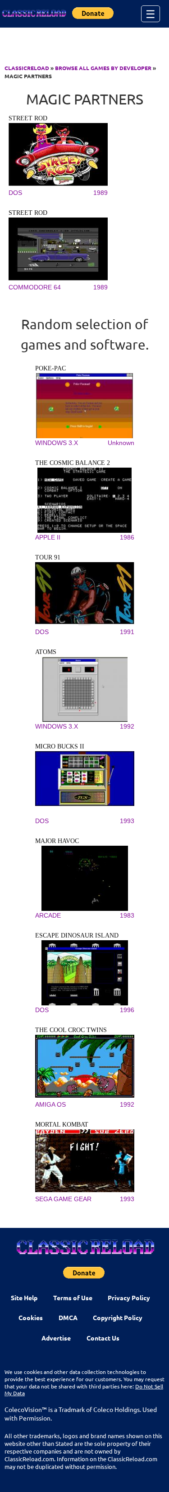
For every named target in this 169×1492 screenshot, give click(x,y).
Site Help (24, 1297)
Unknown (121, 442)
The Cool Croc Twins (71, 1030)
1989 (100, 192)
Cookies (30, 1317)
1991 (127, 631)
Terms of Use (72, 1297)
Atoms (45, 652)
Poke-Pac (50, 368)
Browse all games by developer (103, 67)
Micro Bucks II (59, 746)
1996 (127, 1010)
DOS (15, 192)
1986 (127, 537)
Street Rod (28, 118)
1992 (127, 726)
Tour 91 (47, 557)
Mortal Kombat (61, 1124)
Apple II (47, 537)
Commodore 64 (35, 287)
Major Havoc (57, 841)
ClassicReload (27, 67)
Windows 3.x (56, 442)
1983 (127, 915)
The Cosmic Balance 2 (72, 462)
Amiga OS (50, 1104)
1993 (127, 820)
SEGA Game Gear (63, 1199)
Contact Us (103, 1338)
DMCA (68, 1317)
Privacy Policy (129, 1297)
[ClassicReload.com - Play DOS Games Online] (34, 13)
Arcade (48, 915)
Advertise (56, 1338)
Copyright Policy (117, 1317)
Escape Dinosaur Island (77, 935)
